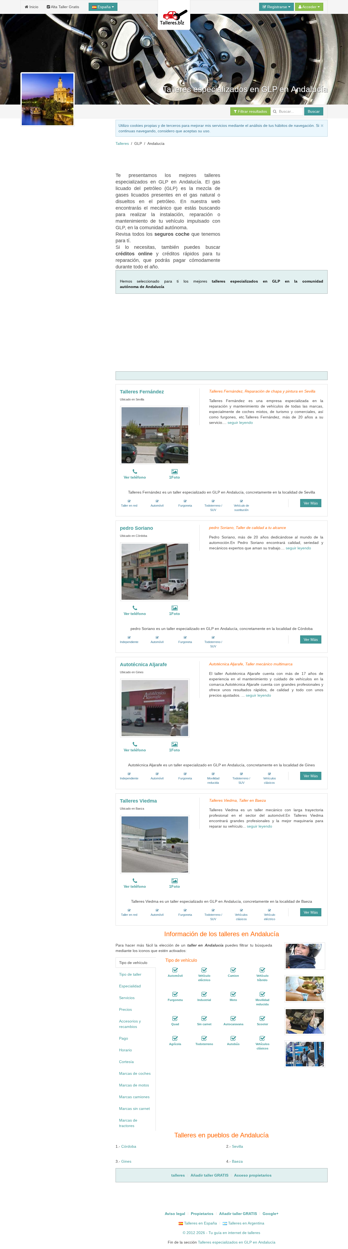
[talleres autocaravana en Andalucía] (233, 1019)
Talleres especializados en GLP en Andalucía (236, 1242)
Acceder (310, 7)
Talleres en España (200, 1223)
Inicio (33, 7)
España (104, 7)
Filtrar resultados (252, 111)
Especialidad (130, 986)
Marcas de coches (135, 1073)
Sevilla (237, 1146)
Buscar (314, 111)
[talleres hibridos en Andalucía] (262, 970)
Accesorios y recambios (130, 1024)
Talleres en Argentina (245, 1223)
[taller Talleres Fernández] (154, 435)
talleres (254, 1232)
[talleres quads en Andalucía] (175, 1019)
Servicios (127, 998)
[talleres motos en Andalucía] (233, 994)
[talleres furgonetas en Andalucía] (175, 994)
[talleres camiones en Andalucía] (233, 970)
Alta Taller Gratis (64, 7)
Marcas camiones (134, 1097)
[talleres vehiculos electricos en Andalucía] (204, 970)
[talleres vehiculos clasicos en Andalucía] (262, 1038)
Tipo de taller (130, 974)
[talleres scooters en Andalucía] (262, 1019)
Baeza (237, 1161)
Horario (125, 1050)
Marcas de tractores (128, 1123)
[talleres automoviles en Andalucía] (175, 970)
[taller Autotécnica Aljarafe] (154, 708)
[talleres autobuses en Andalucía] (233, 1038)
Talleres (122, 143)
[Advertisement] (214, 158)
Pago (123, 1038)
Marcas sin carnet (134, 1108)
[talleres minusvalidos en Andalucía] (262, 994)
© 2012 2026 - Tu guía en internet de (215, 1232)
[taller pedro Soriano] (154, 571)
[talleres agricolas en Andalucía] (175, 1038)
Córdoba (128, 1146)
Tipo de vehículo (133, 962)
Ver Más (311, 503)
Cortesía (126, 1062)
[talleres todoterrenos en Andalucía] (204, 1038)
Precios (125, 1009)
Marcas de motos (134, 1085)
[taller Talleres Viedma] (154, 844)
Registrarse (277, 7)
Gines (126, 1161)
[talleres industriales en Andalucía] (204, 994)
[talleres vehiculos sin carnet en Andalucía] (204, 1019)
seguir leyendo (240, 422)
